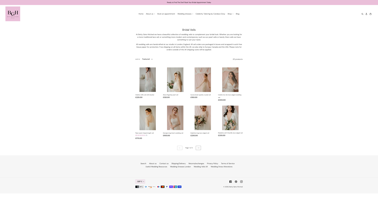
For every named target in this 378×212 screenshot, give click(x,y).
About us (153, 163)
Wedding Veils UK (201, 166)
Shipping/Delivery (178, 163)
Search (143, 163)
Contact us (164, 163)
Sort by (137, 59)
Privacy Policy (212, 163)
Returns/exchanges (196, 163)
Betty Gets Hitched (236, 187)
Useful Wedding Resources (156, 166)
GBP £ (139, 181)
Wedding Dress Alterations (221, 166)
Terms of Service (228, 163)
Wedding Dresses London (180, 166)
